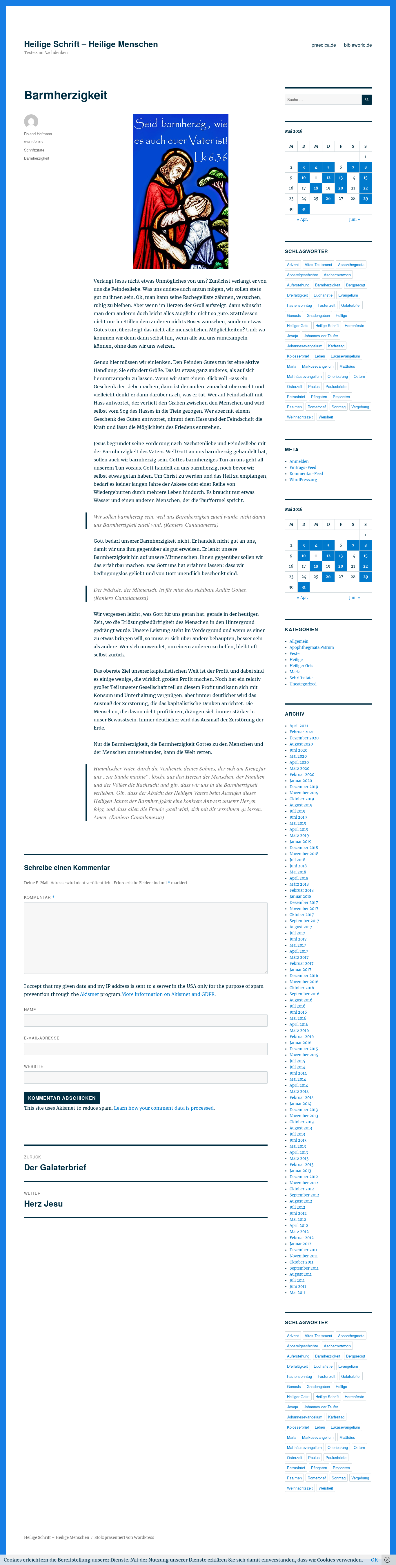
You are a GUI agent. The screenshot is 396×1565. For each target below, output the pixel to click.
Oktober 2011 (301, 1262)
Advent (293, 264)
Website (33, 1066)
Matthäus (347, 366)
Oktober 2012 (302, 1189)
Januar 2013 (300, 1170)
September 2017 (304, 920)
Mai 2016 (298, 1018)
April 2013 (299, 1152)
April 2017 (299, 951)
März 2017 (299, 957)
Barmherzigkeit (36, 158)
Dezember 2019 (304, 786)
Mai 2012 (298, 1219)
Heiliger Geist (298, 325)
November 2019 (304, 792)
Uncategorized (303, 684)
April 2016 (299, 1024)
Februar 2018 (302, 890)
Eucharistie (323, 295)
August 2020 (301, 744)
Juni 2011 (298, 1286)
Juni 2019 (298, 817)
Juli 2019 (298, 811)
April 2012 (299, 1225)
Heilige (341, 315)
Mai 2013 (298, 1146)
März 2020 (299, 768)
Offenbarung (338, 376)
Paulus (314, 386)
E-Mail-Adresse (42, 1038)
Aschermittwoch (337, 274)
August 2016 (301, 1000)
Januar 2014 (300, 1103)
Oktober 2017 (302, 914)
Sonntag (339, 406)
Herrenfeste (354, 325)
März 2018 (299, 884)
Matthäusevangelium (304, 376)
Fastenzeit (326, 305)
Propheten (341, 396)
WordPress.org (303, 479)
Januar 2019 (301, 841)
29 (365, 198)
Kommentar (39, 897)
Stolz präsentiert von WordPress (124, 1537)
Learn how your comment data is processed (164, 1108)
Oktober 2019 (302, 799)
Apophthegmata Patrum (312, 647)
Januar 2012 (300, 1243)
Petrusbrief (296, 396)
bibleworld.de (358, 44)
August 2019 (301, 805)
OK (374, 1560)
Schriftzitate (34, 150)
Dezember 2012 (304, 1176)
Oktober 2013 (302, 1122)
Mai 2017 (298, 945)
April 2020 (299, 762)
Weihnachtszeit (300, 417)
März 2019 (299, 835)
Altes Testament (318, 264)
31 (304, 209)
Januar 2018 (300, 896)
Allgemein (299, 641)
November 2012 (304, 1182)
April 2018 (299, 878)
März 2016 (299, 1030)
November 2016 (304, 981)
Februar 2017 (302, 963)
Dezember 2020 (304, 738)
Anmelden (299, 461)
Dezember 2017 (304, 902)
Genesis (294, 315)
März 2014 (299, 1091)
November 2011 (304, 1256)
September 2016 (304, 994)
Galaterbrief (351, 305)
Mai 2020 (298, 756)
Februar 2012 (302, 1237)
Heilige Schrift (327, 325)
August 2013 (301, 1128)
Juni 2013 (298, 1140)
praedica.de (324, 44)
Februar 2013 (301, 1164)
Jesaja (292, 335)
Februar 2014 (302, 1097)
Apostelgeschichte (302, 274)
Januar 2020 (301, 780)
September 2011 (304, 1268)
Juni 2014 (298, 1073)
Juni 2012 (298, 1213)
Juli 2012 (297, 1207)
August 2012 (301, 1201)
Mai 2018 (298, 872)
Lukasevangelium (345, 356)
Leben (320, 356)
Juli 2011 (297, 1280)
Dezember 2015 (304, 1048)
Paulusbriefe (336, 386)
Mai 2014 (298, 1079)
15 (366, 177)
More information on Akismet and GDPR (168, 994)
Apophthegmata (351, 264)
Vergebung (360, 406)
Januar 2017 (300, 969)
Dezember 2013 (304, 1109)
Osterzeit (294, 386)
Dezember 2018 (304, 847)
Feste (294, 653)
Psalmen (294, 406)
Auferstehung (298, 285)
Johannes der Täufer (321, 335)
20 (340, 188)
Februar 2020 (302, 774)
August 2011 (301, 1274)
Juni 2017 (298, 939)
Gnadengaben (318, 315)
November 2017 (304, 908)
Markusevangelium (318, 366)
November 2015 (304, 1055)
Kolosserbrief (298, 356)
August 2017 (301, 927)
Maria (291, 366)
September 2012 (304, 1195)
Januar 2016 (301, 1042)
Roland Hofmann (38, 133)
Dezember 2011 (303, 1250)
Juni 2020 (298, 750)
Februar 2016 (302, 1036)
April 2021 (299, 725)
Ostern (359, 376)
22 (365, 188)
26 (328, 198)
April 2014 (299, 1085)
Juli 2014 (297, 1067)
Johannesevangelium (304, 346)
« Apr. (302, 219)
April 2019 (299, 829)
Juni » (354, 219)
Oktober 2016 (302, 987)
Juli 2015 (297, 1061)
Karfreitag (336, 346)
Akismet (89, 994)
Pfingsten (319, 396)
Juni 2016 (298, 1012)
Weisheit (326, 417)
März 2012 (299, 1231)
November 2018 (304, 853)
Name (30, 1009)
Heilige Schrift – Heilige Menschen (91, 44)
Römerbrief (317, 406)
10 (303, 177)
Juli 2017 (297, 933)
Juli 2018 (297, 860)
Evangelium (348, 295)
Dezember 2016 (304, 975)
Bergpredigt (355, 285)
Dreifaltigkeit (297, 295)
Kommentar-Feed (306, 473)
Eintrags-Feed (303, 467)
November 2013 (304, 1115)
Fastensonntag (299, 305)
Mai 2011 (298, 1292)
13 (341, 177)
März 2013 (299, 1158)
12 (328, 177)
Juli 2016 (298, 1006)
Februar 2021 (302, 732)
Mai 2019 (298, 823)
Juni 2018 (298, 866)
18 (316, 188)
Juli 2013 (297, 1134)
